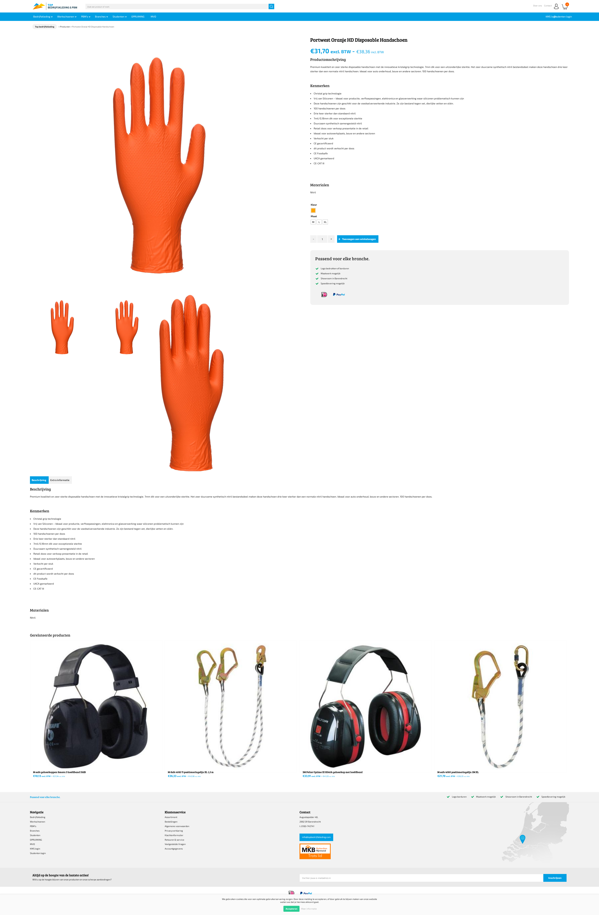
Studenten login (38, 853)
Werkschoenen (37, 821)
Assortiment (171, 817)
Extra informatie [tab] (59, 479)
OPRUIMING (36, 839)
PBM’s (33, 826)
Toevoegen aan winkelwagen (359, 238)
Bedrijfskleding (37, 817)
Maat (314, 216)
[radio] (313, 210)
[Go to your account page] (556, 9)
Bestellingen (171, 821)
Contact (548, 5)
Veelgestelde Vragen (175, 844)
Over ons (537, 5)
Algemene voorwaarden (177, 826)
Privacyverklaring (174, 830)
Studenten (35, 835)
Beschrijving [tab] (39, 479)
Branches (34, 830)
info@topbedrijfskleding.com (316, 837)
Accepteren (291, 908)
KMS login (35, 848)
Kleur (314, 204)
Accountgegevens (174, 848)
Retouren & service (174, 839)
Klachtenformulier (174, 835)
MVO (32, 844)
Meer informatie (309, 908)
